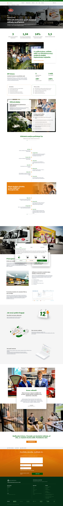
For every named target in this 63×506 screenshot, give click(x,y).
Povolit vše (42, 260)
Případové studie (28, 2)
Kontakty (42, 2)
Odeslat (37, 473)
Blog (39, 2)
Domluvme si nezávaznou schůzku (39, 60)
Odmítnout (21, 260)
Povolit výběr (31, 260)
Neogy (18, 504)
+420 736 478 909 (47, 498)
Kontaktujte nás (31, 441)
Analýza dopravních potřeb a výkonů (11, 494)
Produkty (23, 2)
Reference (33, 2)
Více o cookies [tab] (42, 247)
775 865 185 (41, 0)
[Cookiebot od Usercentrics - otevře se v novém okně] (44, 244)
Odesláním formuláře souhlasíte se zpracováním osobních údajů (27, 470)
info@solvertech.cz (47, 0)
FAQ (33, 488)
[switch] (27, 257)
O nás (36, 2)
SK (52, 0)
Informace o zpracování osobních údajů (37, 493)
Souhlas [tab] (21, 247)
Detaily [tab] (31, 247)
